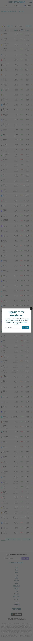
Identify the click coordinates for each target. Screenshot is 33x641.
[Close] (31, 308)
